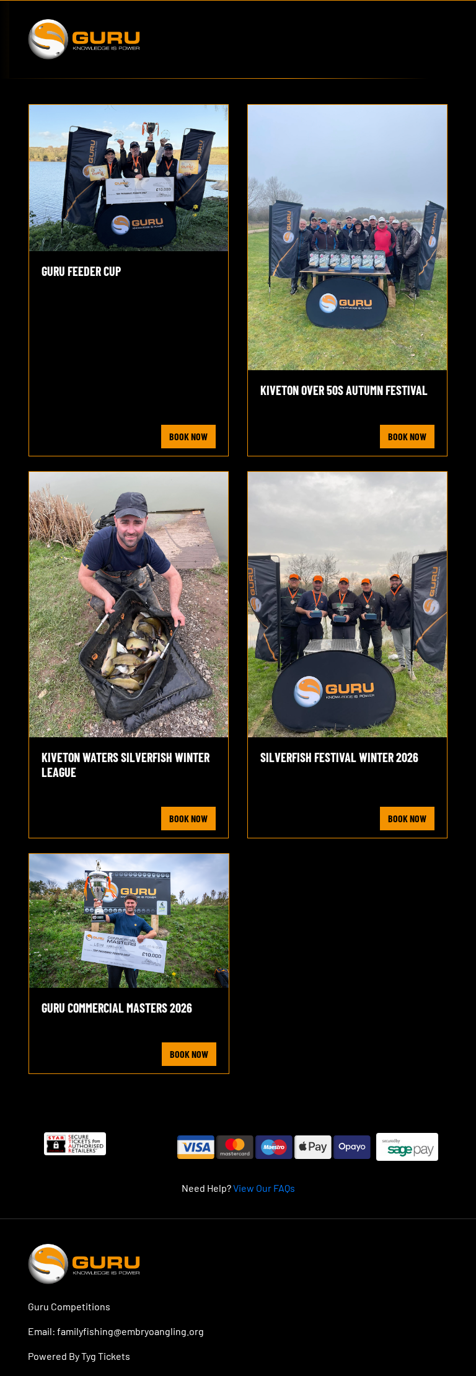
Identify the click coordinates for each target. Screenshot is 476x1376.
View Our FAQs (264, 1188)
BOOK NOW (188, 436)
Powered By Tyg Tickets (79, 1356)
